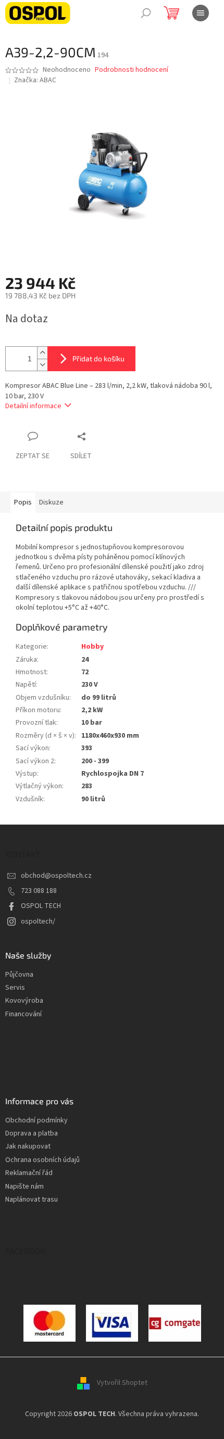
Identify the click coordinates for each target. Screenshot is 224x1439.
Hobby (92, 646)
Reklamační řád (29, 1173)
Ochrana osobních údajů (42, 1160)
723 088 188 (39, 891)
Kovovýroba (24, 1001)
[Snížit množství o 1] (42, 365)
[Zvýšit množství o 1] (42, 353)
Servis (15, 988)
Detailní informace (33, 406)
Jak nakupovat (28, 1147)
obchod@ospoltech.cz (56, 875)
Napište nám (24, 1187)
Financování (23, 1014)
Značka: (35, 80)
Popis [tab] (23, 502)
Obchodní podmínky (36, 1121)
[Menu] (200, 13)
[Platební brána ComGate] (49, 1323)
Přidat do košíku (98, 358)
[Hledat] (145, 13)
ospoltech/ (38, 921)
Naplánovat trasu (31, 1200)
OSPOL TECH (41, 906)
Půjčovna (19, 975)
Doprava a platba (31, 1134)
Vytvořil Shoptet (122, 1383)
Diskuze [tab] (51, 502)
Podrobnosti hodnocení (131, 70)
